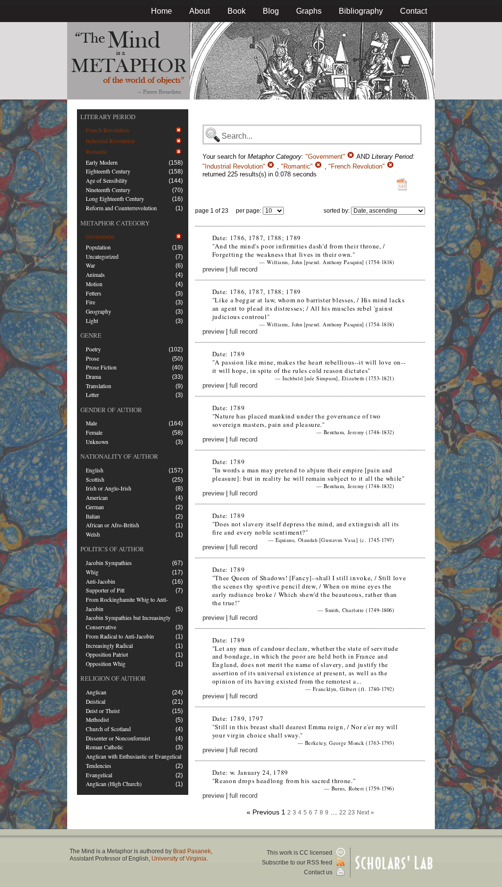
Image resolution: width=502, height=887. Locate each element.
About (199, 11)
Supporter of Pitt (105, 590)
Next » (365, 812)
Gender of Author (111, 409)
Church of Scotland (108, 729)
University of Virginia (178, 858)
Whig (92, 572)
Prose (92, 358)
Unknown (97, 441)
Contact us (319, 872)
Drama (93, 376)
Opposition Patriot (107, 654)
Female (94, 432)
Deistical (95, 701)
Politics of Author (112, 548)
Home (161, 11)
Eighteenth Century (108, 171)
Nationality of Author (119, 456)
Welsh (93, 534)
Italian (93, 516)
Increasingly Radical (109, 645)
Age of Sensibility (106, 180)
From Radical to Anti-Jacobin (120, 636)
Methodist (97, 719)
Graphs (309, 11)
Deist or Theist (103, 711)
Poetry (93, 349)
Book (236, 11)
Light (92, 320)
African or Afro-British (112, 525)
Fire (90, 302)
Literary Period (107, 116)
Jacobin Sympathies (109, 563)
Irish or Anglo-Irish (108, 488)
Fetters (93, 293)
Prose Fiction (101, 367)
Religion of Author (113, 678)
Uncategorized (102, 256)
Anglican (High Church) (114, 784)
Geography (98, 311)
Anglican (96, 692)
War (90, 265)
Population (98, 247)
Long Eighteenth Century (115, 198)
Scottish (95, 479)
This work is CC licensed (300, 852)
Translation (98, 386)
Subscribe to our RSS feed (298, 862)
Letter (92, 394)
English (94, 470)
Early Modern (102, 162)
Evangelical (99, 775)
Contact (413, 11)
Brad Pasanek (192, 851)
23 (351, 812)
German (95, 507)
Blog (271, 11)
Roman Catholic (104, 747)
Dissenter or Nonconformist (118, 738)
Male (91, 423)
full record (243, 269)
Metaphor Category (115, 223)
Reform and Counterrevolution (121, 208)
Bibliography (361, 11)
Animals (95, 274)
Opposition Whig (106, 663)
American (97, 497)
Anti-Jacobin (100, 581)
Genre (90, 335)
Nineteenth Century (108, 190)
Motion (94, 284)
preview (213, 269)
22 (342, 812)
